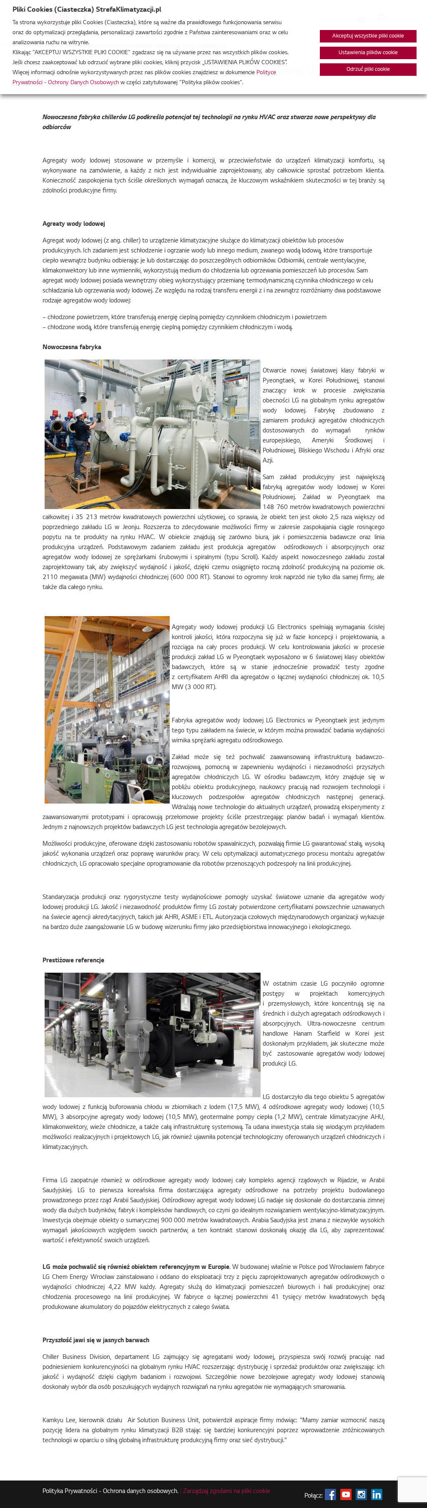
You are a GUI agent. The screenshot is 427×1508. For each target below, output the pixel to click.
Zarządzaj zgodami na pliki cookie (226, 1491)
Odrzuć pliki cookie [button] (368, 69)
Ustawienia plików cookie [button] (368, 53)
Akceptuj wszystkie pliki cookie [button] (368, 36)
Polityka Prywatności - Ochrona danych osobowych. (110, 1491)
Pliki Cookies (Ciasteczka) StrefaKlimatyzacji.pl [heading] (87, 10)
